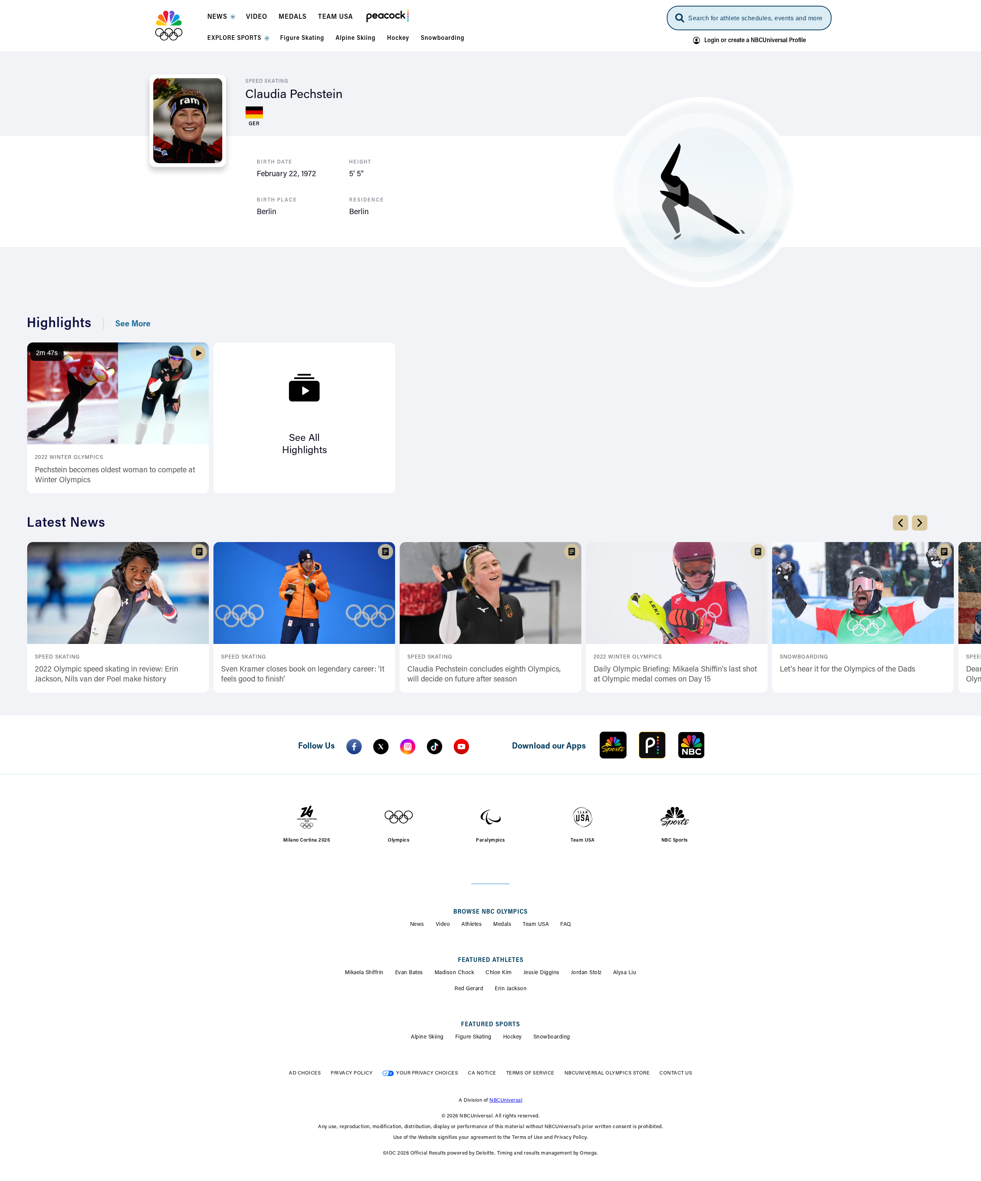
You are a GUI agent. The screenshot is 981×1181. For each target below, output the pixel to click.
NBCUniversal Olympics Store (607, 1073)
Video (443, 924)
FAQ (565, 924)
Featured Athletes (490, 960)
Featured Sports (490, 1024)
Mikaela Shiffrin (364, 973)
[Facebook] (354, 746)
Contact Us (675, 1073)
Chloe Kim (499, 973)
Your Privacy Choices (427, 1073)
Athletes (471, 924)
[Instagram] (407, 746)
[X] (381, 746)
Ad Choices (305, 1073)
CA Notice (482, 1073)
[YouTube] (461, 746)
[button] (221, 19)
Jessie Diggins (541, 973)
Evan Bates (409, 973)
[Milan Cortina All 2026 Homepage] (178, 26)
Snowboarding (551, 1037)
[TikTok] (434, 746)
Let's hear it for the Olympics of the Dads (847, 669)
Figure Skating (473, 1037)
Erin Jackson (511, 989)
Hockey (512, 1037)
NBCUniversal (505, 1100)
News (417, 924)
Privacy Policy (351, 1073)
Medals (502, 924)
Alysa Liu (625, 973)
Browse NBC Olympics (490, 912)
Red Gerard (468, 989)
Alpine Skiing (427, 1037)
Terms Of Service (530, 1073)
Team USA (536, 924)
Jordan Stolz (586, 973)
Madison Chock (454, 973)
